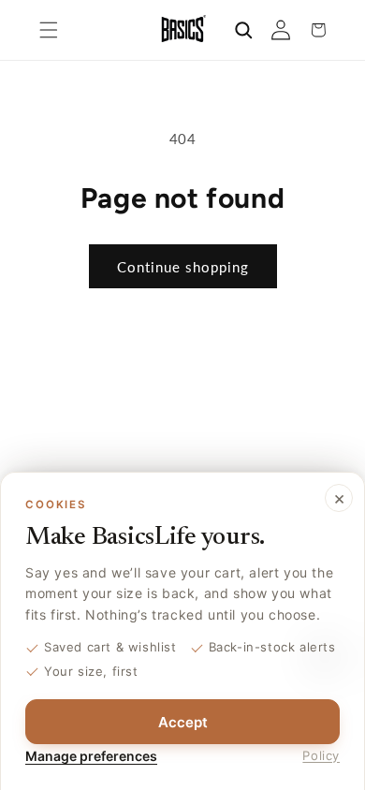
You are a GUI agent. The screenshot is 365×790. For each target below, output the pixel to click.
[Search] (243, 30)
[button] (48, 30)
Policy (321, 755)
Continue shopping (183, 266)
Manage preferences (91, 756)
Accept (183, 722)
